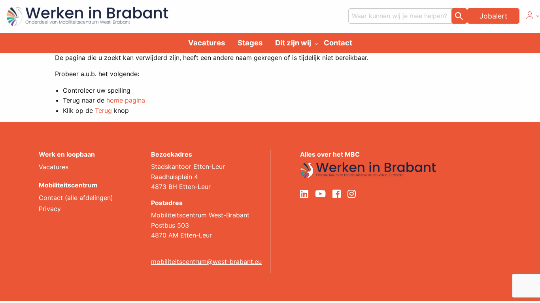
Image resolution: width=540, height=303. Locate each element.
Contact (338, 42)
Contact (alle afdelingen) (76, 198)
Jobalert (493, 16)
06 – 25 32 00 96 (177, 252)
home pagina (125, 100)
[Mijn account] (530, 17)
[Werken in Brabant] (84, 14)
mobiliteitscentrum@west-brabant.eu (206, 262)
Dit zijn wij (293, 42)
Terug (103, 110)
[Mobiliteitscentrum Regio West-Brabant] (368, 170)
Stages (250, 42)
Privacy (50, 209)
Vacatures (206, 42)
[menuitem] (206, 42)
